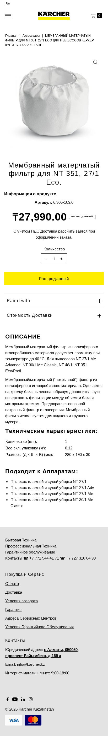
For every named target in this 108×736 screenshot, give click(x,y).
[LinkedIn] (23, 700)
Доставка (13, 592)
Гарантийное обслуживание (30, 552)
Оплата (12, 583)
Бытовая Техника (20, 540)
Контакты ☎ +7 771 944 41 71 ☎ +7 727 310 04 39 (50, 558)
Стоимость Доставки (30, 315)
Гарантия (13, 609)
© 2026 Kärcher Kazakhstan (29, 709)
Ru (8, 3)
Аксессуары (31, 35)
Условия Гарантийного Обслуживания (39, 627)
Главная (11, 35)
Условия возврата (21, 601)
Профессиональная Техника (30, 546)
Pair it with (18, 300)
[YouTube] (15, 700)
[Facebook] (8, 700)
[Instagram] (31, 700)
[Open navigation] (8, 15)
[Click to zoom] (95, 62)
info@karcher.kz (31, 664)
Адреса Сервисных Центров (30, 618)
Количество (54, 249)
